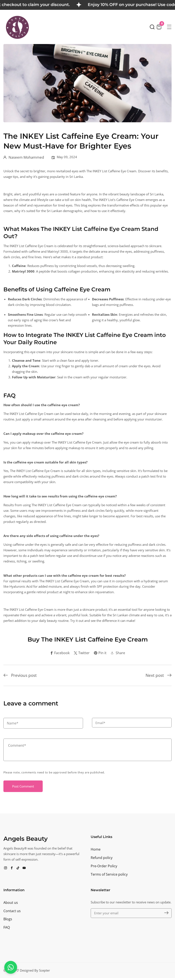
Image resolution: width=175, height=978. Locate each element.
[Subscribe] (166, 913)
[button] (152, 27)
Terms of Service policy (109, 874)
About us (10, 902)
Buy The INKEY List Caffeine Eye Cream (88, 639)
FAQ (6, 927)
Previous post (24, 675)
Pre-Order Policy (104, 866)
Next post (155, 675)
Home (96, 849)
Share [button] (120, 653)
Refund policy (101, 857)
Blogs (7, 919)
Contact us (12, 911)
